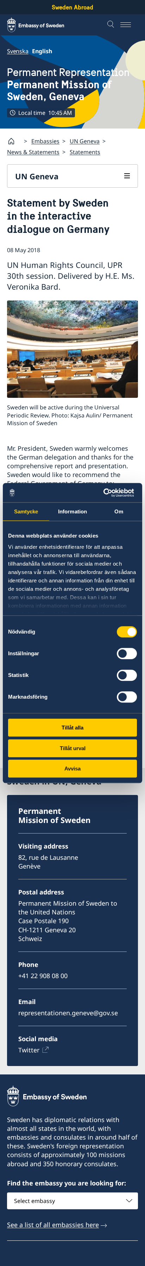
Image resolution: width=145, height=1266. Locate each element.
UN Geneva (85, 141)
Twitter (28, 1050)
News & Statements (33, 152)
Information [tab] (72, 511)
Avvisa (72, 769)
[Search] (111, 24)
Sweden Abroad (72, 7)
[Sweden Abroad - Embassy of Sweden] (42, 25)
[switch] (127, 653)
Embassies (45, 141)
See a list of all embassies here (53, 1224)
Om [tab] (118, 511)
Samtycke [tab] (26, 511)
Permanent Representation (68, 84)
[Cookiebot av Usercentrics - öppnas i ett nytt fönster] (106, 492)
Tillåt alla (72, 728)
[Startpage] (14, 141)
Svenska (18, 51)
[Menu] (129, 24)
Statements (85, 152)
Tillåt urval (73, 748)
